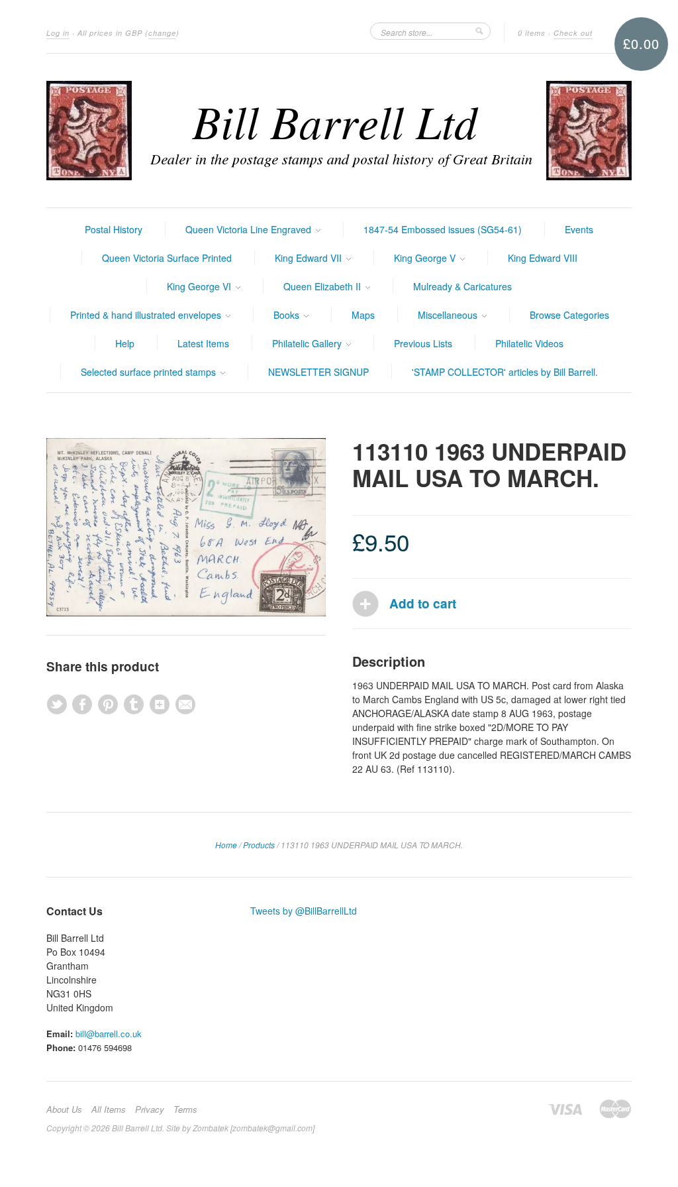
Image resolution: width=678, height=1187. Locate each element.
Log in (58, 33)
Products (259, 844)
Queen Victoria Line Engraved (249, 229)
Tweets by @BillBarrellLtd (303, 910)
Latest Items (203, 343)
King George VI (200, 286)
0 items (532, 33)
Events (579, 229)
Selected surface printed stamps (149, 371)
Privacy (149, 1109)
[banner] (339, 131)
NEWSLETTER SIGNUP (318, 371)
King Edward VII (309, 257)
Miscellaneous (449, 314)
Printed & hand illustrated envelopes (147, 314)
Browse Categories (569, 314)
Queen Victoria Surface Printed (167, 257)
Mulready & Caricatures (462, 286)
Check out (573, 33)
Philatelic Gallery (308, 343)
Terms (185, 1109)
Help (124, 343)
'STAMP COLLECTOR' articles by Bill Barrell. (505, 371)
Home (226, 844)
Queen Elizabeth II (323, 286)
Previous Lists (423, 343)
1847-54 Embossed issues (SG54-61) (442, 229)
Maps (363, 314)
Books (287, 314)
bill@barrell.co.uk (108, 1033)
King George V (426, 257)
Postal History (113, 229)
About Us (64, 1109)
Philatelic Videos (529, 343)
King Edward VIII (542, 257)
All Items (108, 1109)
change (162, 33)
